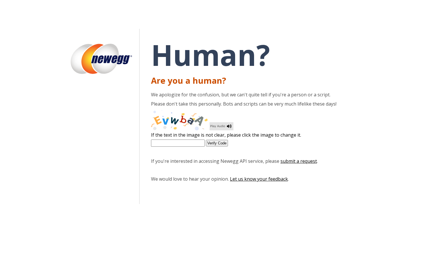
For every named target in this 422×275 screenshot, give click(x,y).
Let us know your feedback (259, 179)
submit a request (298, 161)
